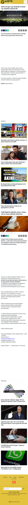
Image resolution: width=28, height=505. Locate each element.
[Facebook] (2, 30)
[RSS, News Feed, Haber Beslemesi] (14, 482)
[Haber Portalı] (7, 1)
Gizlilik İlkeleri (21, 477)
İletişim (15, 477)
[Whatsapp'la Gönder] (8, 30)
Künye (10, 477)
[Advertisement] (14, 51)
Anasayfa (5, 477)
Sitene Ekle (14, 478)
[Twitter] (4, 30)
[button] (21, 30)
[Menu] (25, 2)
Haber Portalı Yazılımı (15, 501)
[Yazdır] (19, 30)
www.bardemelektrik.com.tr (8, 338)
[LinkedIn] (6, 30)
